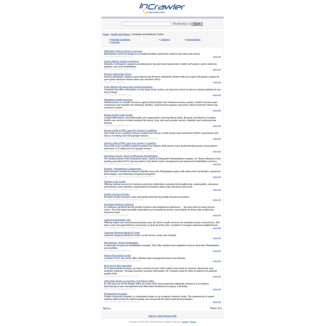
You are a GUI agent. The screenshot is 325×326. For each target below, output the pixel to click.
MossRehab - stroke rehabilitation (121, 242)
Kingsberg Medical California (119, 204)
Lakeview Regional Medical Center (122, 232)
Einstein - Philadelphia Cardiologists (122, 169)
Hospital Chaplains (120, 39)
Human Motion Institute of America (121, 61)
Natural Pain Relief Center (117, 255)
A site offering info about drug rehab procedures (128, 87)
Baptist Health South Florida (118, 115)
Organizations (193, 39)
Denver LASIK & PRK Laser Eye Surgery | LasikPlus (130, 130)
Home (106, 34)
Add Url (152, 316)
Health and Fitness (120, 34)
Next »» (107, 308)
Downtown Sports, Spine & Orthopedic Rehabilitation (131, 156)
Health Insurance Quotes (116, 194)
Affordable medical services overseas (123, 51)
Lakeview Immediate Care (117, 220)
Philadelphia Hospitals (115, 294)
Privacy (193, 322)
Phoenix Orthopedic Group (117, 74)
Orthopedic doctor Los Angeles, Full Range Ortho (129, 281)
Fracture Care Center (115, 181)
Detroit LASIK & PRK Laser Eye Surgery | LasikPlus (130, 143)
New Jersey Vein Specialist (118, 265)
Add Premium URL (167, 316)
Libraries (165, 39)
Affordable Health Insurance (118, 99)
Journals (115, 42)
